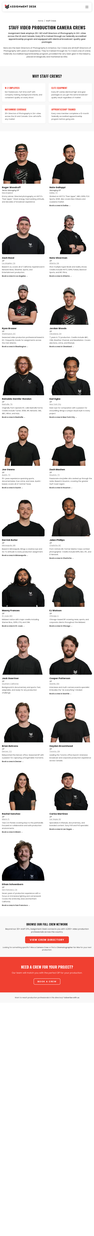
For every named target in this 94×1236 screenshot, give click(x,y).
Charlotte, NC (55, 545)
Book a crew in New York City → (63, 417)
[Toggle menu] (87, 7)
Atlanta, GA (54, 263)
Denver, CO (7, 751)
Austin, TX (6, 475)
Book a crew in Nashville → (13, 417)
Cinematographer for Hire (68, 947)
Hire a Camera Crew (39, 947)
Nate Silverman (58, 257)
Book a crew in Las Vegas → (61, 829)
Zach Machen (57, 469)
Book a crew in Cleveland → (61, 346)
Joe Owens (8, 469)
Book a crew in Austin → (12, 487)
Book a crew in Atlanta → (60, 276)
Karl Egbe (54, 398)
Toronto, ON (54, 751)
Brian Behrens (10, 745)
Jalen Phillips (57, 539)
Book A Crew (47, 981)
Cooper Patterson (59, 678)
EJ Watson (55, 610)
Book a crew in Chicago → (60, 626)
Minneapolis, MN (8, 545)
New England (7, 193)
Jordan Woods (57, 328)
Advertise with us (71, 997)
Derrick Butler (10, 539)
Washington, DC (9, 334)
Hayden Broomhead (61, 745)
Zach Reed (8, 257)
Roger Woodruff (11, 187)
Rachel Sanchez (11, 813)
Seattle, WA (54, 684)
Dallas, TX (53, 193)
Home (40, 21)
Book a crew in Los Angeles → (15, 276)
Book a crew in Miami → (12, 832)
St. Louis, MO (7, 616)
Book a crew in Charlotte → (61, 558)
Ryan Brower (9, 328)
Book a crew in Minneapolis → (15, 555)
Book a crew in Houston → (60, 487)
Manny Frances (11, 610)
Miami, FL (6, 819)
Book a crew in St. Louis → (13, 626)
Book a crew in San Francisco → (16, 905)
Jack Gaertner (10, 678)
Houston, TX (54, 475)
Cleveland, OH (55, 334)
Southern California (10, 684)
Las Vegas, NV (55, 819)
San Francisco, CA (9, 890)
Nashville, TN (7, 404)
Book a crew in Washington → (15, 346)
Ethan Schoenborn (12, 884)
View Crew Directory (47, 940)
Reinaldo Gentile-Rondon (16, 398)
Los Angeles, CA (8, 263)
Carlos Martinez (58, 813)
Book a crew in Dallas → (59, 205)
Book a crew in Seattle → (60, 693)
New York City (55, 404)
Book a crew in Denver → (13, 761)
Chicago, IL (54, 616)
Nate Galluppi (57, 187)
